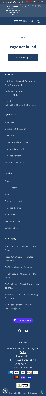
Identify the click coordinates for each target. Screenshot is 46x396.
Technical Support (14, 221)
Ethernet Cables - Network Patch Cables (20, 248)
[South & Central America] (42, 1)
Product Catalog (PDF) (15, 149)
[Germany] (31, 1)
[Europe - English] (27, 1)
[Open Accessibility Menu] (5, 391)
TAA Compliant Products (17, 162)
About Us (9, 122)
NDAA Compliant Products (17, 142)
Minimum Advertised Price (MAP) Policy (23, 350)
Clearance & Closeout (15, 128)
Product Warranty (13, 155)
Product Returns (13, 207)
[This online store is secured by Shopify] (23, 387)
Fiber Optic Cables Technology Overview (19, 258)
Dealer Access (11, 187)
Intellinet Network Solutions (26, 393)
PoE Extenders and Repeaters (19, 267)
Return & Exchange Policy (22, 359)
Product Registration (15, 201)
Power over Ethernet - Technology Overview (21, 296)
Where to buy (11, 227)
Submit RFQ (10, 214)
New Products (12, 135)
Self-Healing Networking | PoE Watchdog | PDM (19, 306)
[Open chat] (41, 391)
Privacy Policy (23, 356)
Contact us (10, 181)
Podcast (9, 194)
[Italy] (34, 1)
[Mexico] (38, 1)
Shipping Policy (22, 363)
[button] (6, 21)
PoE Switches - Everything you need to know (22, 286)
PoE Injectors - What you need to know (20, 275)
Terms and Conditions (22, 367)
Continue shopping (23, 57)
